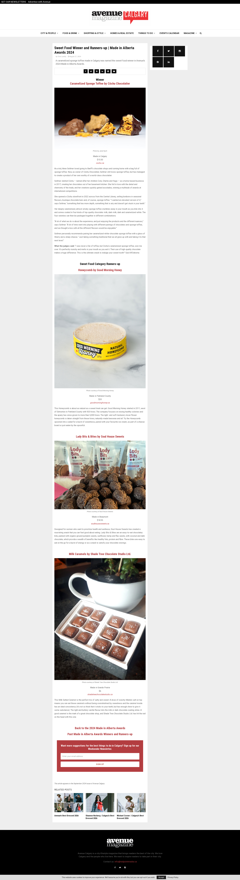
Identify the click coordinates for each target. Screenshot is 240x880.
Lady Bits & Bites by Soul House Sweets (100, 436)
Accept (161, 877)
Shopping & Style (94, 33)
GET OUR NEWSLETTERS (13, 2)
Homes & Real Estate (122, 33)
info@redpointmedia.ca (126, 861)
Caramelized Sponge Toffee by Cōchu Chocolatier (100, 83)
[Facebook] (115, 867)
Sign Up (100, 764)
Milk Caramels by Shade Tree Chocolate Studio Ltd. (100, 554)
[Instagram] (125, 867)
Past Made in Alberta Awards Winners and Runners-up (100, 734)
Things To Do (145, 33)
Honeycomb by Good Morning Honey (100, 270)
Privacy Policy (173, 877)
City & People (48, 33)
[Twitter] (120, 867)
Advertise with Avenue (39, 2)
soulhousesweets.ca (100, 523)
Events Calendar (169, 33)
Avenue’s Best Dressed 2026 (66, 815)
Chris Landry (62, 56)
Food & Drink (70, 33)
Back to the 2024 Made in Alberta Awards (100, 728)
